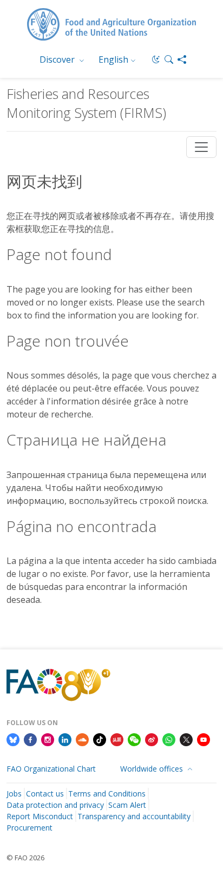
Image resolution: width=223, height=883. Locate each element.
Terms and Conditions (107, 793)
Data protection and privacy (55, 805)
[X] (186, 739)
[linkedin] (64, 739)
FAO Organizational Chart (51, 769)
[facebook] (30, 739)
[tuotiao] (116, 739)
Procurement (29, 827)
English (113, 59)
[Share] (182, 59)
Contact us (45, 793)
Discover (58, 59)
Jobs (14, 793)
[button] (169, 59)
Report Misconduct (39, 816)
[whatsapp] (168, 739)
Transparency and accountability (134, 816)
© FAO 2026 (25, 857)
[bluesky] (12, 739)
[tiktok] (99, 739)
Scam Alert (127, 805)
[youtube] (203, 739)
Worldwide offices (152, 769)
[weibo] (151, 739)
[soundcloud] (82, 739)
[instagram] (47, 739)
